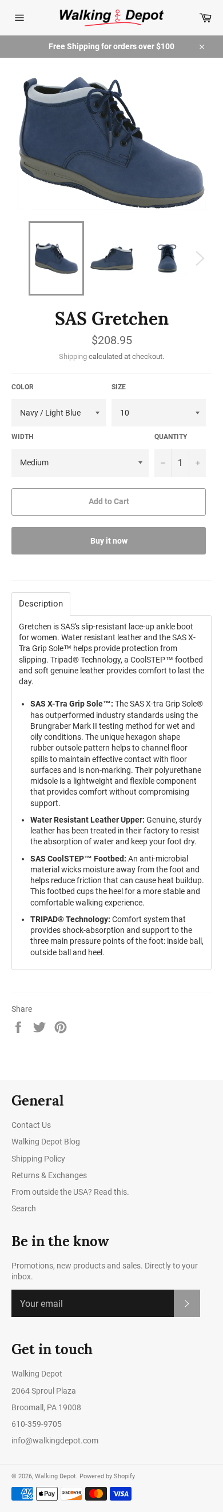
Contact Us (31, 1125)
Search (23, 1208)
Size (119, 387)
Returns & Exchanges (49, 1175)
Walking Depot (55, 1476)
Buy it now (109, 540)
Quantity (170, 437)
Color (22, 387)
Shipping (73, 356)
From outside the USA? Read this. (70, 1191)
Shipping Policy (38, 1158)
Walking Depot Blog (45, 1141)
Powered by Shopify (107, 1476)
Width (22, 437)
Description (41, 604)
